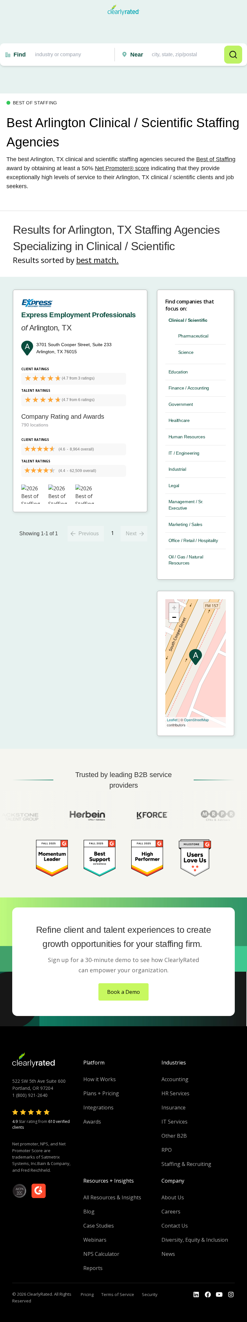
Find (20, 54)
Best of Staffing (215, 159)
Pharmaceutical (193, 335)
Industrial (177, 469)
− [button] (174, 617)
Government (181, 404)
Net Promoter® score (122, 168)
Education (178, 371)
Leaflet (172, 719)
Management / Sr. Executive (186, 505)
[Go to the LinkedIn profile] (196, 1295)
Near (136, 54)
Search (233, 55)
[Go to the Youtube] (208, 1295)
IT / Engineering (184, 453)
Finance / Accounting (189, 387)
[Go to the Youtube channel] (219, 1295)
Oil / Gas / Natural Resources (186, 560)
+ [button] (174, 608)
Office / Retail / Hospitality (193, 540)
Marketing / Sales (185, 524)
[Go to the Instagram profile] (231, 1295)
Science (186, 352)
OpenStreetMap (196, 719)
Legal (174, 485)
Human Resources (187, 436)
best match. (97, 260)
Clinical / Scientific (188, 320)
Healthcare (179, 420)
